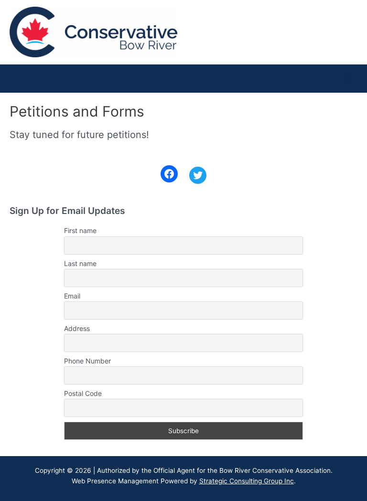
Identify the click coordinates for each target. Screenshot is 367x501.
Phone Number (87, 361)
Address (77, 328)
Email (72, 296)
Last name (80, 263)
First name (80, 230)
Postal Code (83, 393)
